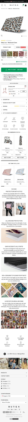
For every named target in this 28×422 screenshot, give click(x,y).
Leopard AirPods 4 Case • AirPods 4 (7, 150)
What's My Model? (22, 61)
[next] (26, 1)
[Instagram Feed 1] (14, 363)
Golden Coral (7, 179)
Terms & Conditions (10, 414)
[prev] (1, 1)
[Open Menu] (2, 5)
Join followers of (15, 353)
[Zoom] (2, 35)
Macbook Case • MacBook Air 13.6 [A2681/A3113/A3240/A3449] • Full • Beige (20, 182)
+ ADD (23, 91)
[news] (23, 5)
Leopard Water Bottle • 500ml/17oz (20, 150)
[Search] (5, 5)
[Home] (14, 5)
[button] (6, 40)
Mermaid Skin (21, 179)
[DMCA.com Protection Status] (14, 419)
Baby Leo (7, 148)
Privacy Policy (19, 414)
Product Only (7, 47)
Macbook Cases (4, 8)
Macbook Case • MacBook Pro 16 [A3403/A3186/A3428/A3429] (7, 182)
